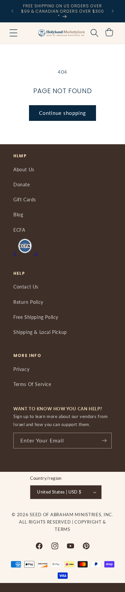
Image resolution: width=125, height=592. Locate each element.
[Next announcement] (112, 11)
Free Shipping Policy (35, 317)
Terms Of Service (32, 384)
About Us (23, 169)
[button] (13, 33)
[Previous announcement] (12, 11)
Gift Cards (24, 199)
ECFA (19, 230)
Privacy (21, 369)
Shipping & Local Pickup (40, 332)
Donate (21, 184)
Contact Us (25, 286)
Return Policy (28, 302)
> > (25, 253)
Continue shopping (62, 113)
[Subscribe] (104, 440)
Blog (18, 214)
